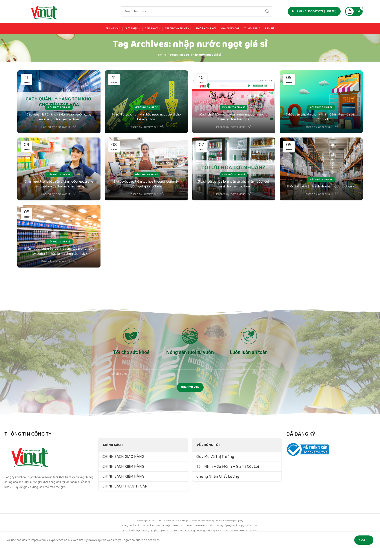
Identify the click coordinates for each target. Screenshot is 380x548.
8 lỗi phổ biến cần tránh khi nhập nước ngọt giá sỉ (321, 186)
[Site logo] (44, 11)
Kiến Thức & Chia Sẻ (59, 107)
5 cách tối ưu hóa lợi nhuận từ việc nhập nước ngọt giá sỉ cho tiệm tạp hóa (233, 184)
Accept (364, 540)
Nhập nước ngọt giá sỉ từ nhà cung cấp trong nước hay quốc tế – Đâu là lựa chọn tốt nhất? (59, 251)
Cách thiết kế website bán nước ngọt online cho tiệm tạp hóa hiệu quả (233, 117)
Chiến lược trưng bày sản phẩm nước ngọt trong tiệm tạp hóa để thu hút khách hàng (59, 184)
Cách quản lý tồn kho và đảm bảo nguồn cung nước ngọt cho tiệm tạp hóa (59, 117)
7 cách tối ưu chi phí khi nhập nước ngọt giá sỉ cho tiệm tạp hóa (146, 117)
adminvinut (63, 127)
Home (162, 54)
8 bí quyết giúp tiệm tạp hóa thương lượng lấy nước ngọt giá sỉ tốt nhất (146, 184)
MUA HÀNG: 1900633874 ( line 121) (314, 11)
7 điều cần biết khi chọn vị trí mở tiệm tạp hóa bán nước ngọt (321, 117)
